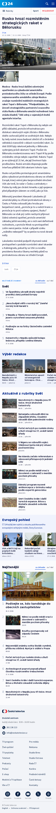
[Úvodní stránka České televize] (13, 711)
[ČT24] (7, 3)
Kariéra (32, 768)
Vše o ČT (6, 785)
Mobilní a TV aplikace (12, 779)
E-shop (5, 774)
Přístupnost (34, 808)
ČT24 (4, 33)
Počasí (5, 768)
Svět (6, 269)
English (5, 808)
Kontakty (33, 785)
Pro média (34, 741)
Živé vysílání (7, 747)
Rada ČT (33, 763)
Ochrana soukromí (18, 808)
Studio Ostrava (36, 758)
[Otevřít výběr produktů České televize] (53, 3)
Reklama (33, 747)
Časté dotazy (35, 779)
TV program (7, 741)
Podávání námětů (37, 774)
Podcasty (6, 763)
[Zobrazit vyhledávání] (47, 3)
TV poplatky (7, 752)
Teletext (6, 758)
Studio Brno (34, 752)
